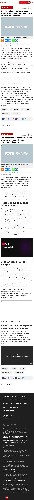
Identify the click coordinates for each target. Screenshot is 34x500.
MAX (12, 119)
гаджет (22, 386)
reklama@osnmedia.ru (20, 460)
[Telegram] (9, 40)
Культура (19, 421)
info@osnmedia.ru (10, 451)
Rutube (19, 119)
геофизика (15, 109)
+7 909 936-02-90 (24, 457)
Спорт (12, 421)
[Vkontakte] (6, 40)
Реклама (6, 260)
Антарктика (26, 109)
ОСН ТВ (5, 425)
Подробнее (12, 486)
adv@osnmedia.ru (7, 461)
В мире (17, 417)
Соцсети (5, 386)
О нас (26, 421)
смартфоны (19, 390)
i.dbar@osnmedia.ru (10, 457)
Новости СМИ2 (6, 125)
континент (16, 113)
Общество (15, 414)
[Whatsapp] (13, 40)
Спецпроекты (13, 425)
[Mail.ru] (16, 40)
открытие (6, 113)
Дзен (5, 119)
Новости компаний (9, 428)
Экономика (23, 414)
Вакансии (18, 451)
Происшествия (8, 417)
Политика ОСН (22, 498)
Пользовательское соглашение (11, 498)
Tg (25, 119)
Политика (6, 414)
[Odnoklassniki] (2, 40)
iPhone (14, 386)
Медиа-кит (17, 489)
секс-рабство (7, 390)
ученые (5, 109)
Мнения (5, 421)
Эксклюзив (24, 417)
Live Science (18, 58)
